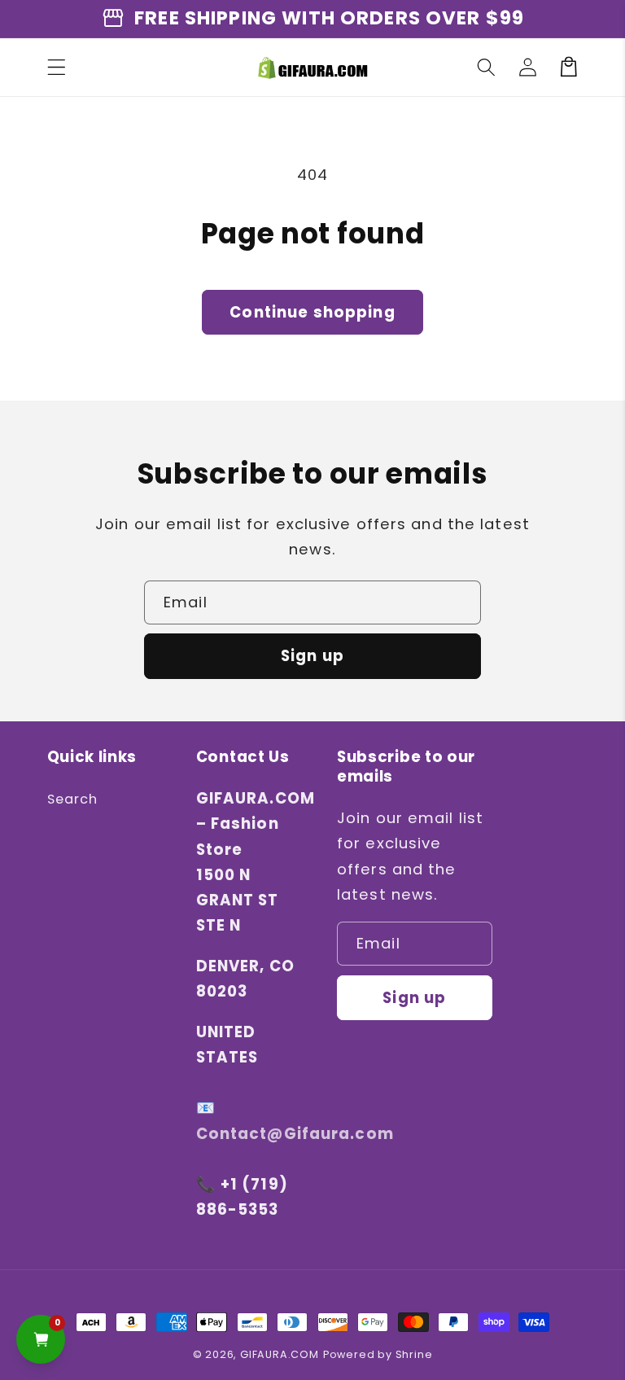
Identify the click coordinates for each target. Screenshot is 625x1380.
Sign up (312, 656)
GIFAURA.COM (279, 1354)
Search (72, 799)
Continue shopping (312, 312)
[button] (56, 67)
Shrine (414, 1354)
